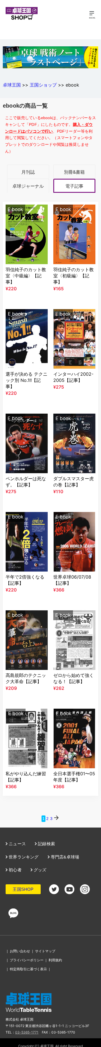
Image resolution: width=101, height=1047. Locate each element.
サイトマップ (45, 951)
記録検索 (46, 843)
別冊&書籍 (74, 172)
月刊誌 (28, 172)
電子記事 (74, 186)
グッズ (40, 869)
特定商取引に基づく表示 (28, 969)
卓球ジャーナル (28, 186)
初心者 (15, 869)
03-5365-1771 (26, 1032)
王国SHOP (23, 889)
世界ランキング (23, 857)
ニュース (17, 843)
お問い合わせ (20, 951)
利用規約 (55, 960)
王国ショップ (43, 85)
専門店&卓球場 (64, 857)
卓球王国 (12, 85)
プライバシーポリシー (26, 960)
